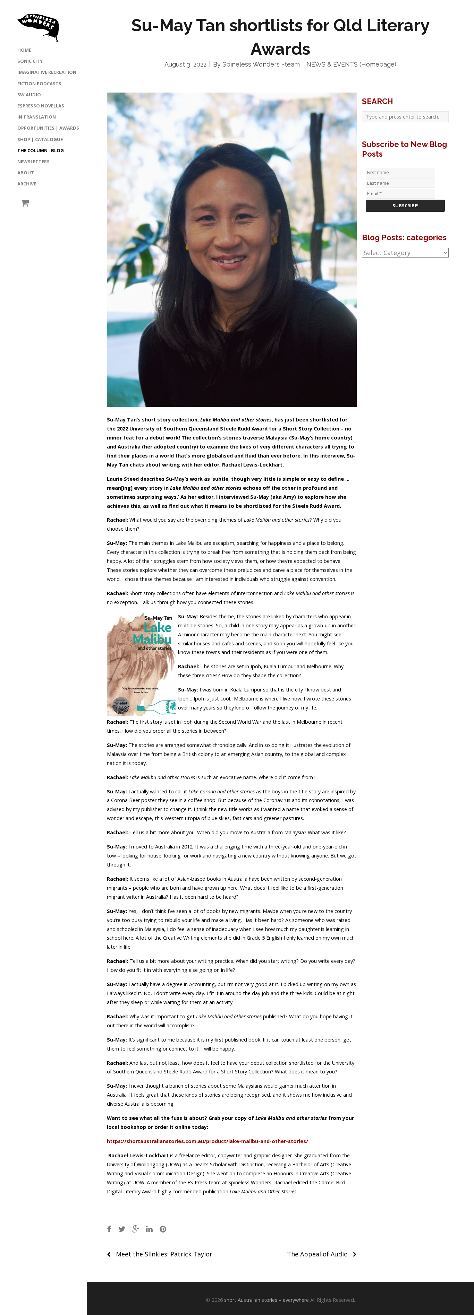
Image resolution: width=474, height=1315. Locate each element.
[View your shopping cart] (23, 203)
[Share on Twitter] (121, 1229)
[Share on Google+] (135, 1229)
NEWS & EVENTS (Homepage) (351, 64)
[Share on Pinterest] (163, 1229)
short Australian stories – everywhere (266, 1300)
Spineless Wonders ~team (261, 64)
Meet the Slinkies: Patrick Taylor (164, 1254)
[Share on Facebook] (109, 1229)
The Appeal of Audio (317, 1254)
